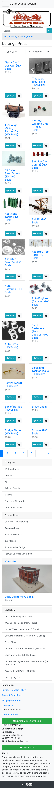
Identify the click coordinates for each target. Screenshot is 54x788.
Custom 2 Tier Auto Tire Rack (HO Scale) (25, 648)
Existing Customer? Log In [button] (28, 721)
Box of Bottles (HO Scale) (13, 408)
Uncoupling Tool (13, 677)
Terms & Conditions (11, 695)
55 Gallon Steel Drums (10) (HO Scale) (12, 175)
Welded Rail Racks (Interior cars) (21, 623)
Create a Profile (10, 714)
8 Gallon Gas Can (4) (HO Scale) (39, 164)
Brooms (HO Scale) (39, 432)
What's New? (11, 561)
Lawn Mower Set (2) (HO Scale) (20, 655)
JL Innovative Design (23, 3)
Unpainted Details (13, 507)
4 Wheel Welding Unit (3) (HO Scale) (40, 125)
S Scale (8, 494)
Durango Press (27, 36)
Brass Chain (39, 406)
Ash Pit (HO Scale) (39, 221)
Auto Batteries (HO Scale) (13, 289)
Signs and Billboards (15, 501)
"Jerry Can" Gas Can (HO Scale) (13, 65)
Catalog (13, 36)
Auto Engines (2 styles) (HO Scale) (40, 301)
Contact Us (7, 705)
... (40, 453)
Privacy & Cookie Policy (14, 690)
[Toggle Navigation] (5, 4)
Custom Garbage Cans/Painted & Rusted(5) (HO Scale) (26, 663)
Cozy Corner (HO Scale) (20, 596)
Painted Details (12, 488)
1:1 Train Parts (11, 469)
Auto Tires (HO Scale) (11, 345)
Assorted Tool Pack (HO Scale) (40, 255)
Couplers (9, 475)
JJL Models (10, 541)
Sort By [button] (11, 51)
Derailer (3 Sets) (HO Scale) (18, 616)
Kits (7, 482)
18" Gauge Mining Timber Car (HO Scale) (12, 129)
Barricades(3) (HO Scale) (13, 384)
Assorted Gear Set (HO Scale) (13, 262)
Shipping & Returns (11, 700)
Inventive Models (13, 534)
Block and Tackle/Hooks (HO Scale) (40, 371)
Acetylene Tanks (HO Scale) (11, 217)
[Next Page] (48, 453)
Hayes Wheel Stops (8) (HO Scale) (22, 629)
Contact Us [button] (28, 747)
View (11, 96)
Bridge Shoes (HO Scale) (13, 432)
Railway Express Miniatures (18, 553)
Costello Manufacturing (16, 521)
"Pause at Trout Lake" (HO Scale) (39, 81)
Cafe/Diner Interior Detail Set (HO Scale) (25, 635)
